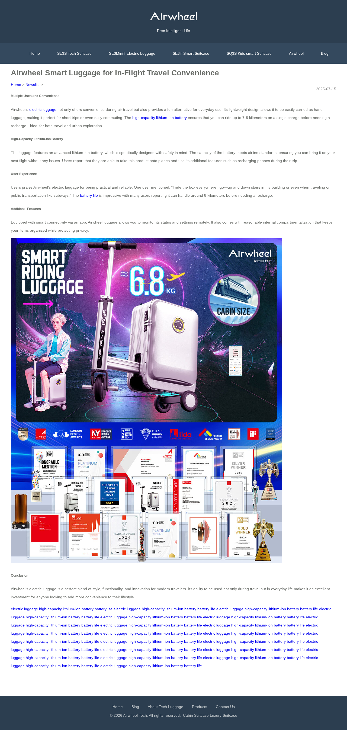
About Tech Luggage (165, 707)
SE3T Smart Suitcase (191, 53)
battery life (89, 195)
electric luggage (42, 109)
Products (199, 707)
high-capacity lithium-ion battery (159, 117)
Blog (325, 53)
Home (35, 53)
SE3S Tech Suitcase (74, 53)
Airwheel (296, 53)
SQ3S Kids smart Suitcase (249, 53)
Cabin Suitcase (196, 715)
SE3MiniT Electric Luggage (132, 53)
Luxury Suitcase (223, 715)
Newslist (32, 84)
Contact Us (225, 707)
